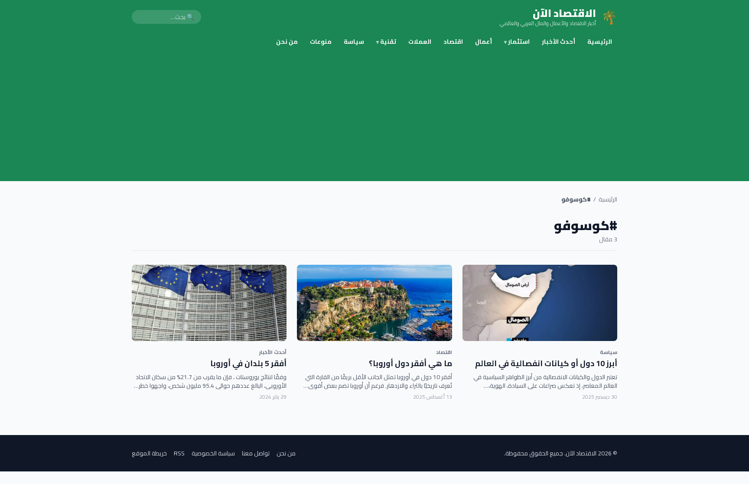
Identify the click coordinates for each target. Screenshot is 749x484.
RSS (179, 453)
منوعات (321, 41)
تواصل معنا (256, 453)
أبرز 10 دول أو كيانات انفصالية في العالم (546, 363)
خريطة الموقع (149, 453)
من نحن (287, 41)
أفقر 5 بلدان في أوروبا (248, 363)
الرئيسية (599, 41)
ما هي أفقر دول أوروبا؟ (410, 363)
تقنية (386, 41)
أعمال (483, 41)
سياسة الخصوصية (213, 453)
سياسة (354, 41)
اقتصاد (453, 41)
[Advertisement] (374, 116)
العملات (419, 41)
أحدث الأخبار (558, 41)
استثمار (517, 41)
